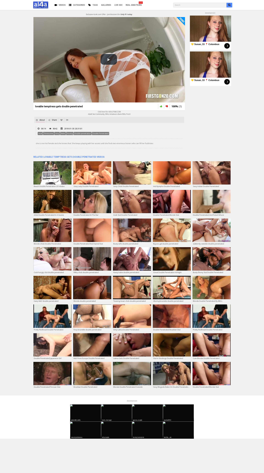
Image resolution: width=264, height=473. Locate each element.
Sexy (57, 133)
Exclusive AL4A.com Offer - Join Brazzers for (109, 14)
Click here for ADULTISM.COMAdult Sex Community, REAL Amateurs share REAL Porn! (109, 113)
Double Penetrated (100, 133)
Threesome (48, 133)
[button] (109, 59)
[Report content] (67, 120)
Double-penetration (82, 133)
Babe (63, 133)
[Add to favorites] (61, 120)
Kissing (70, 133)
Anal (40, 133)
